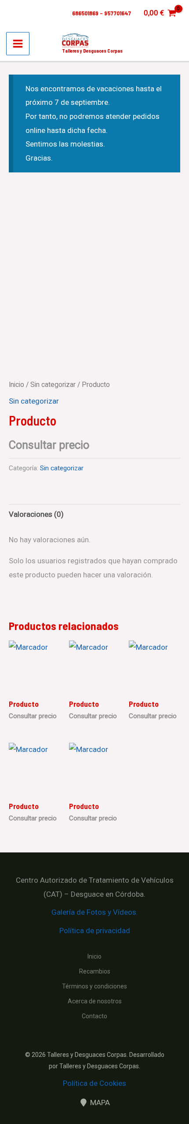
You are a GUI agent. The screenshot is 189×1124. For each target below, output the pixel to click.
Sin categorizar (53, 384)
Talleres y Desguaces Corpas (92, 51)
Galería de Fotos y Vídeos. (94, 912)
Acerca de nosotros (95, 1001)
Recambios (94, 971)
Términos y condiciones (94, 986)
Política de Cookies (94, 1083)
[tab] (94, 515)
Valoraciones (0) (36, 514)
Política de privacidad (94, 930)
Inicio (16, 384)
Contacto (94, 1016)
